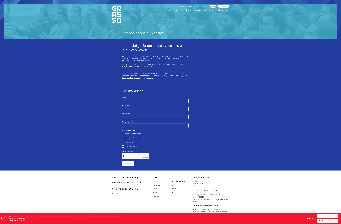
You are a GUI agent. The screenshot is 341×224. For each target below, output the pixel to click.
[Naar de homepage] (116, 14)
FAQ (196, 6)
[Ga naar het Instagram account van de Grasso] (113, 194)
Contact (203, 6)
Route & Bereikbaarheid (185, 6)
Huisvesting (177, 10)
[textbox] (155, 99)
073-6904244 (201, 197)
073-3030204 (212, 190)
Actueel (198, 10)
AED (214, 6)
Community (208, 10)
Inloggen (224, 6)
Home (167, 10)
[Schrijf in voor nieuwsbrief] (141, 183)
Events (188, 10)
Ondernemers (221, 10)
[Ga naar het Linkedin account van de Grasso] (118, 194)
